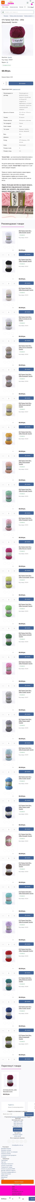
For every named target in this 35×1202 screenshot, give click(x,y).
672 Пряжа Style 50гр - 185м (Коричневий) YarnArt (25, 864)
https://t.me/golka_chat (25, 1141)
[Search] (3, 12)
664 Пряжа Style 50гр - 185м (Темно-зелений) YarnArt (25, 634)
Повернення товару (6, 1167)
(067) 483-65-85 (18, 1123)
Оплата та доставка (6, 1165)
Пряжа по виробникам (29, 15)
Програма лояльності (7, 1163)
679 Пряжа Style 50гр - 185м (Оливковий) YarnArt (25, 1037)
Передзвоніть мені (17, 1126)
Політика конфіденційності (18, 1117)
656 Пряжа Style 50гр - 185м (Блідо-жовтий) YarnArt (25, 404)
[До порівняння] (22, 1199)
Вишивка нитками (6, 1150)
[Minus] (6, 84)
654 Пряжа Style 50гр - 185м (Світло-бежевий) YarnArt (25, 347)
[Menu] (3, 2)
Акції (2, 1179)
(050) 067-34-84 (18, 1125)
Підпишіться (29, 1114)
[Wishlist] (8, 247)
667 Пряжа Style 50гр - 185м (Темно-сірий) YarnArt (25, 721)
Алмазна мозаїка (6, 1153)
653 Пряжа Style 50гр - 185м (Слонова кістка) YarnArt (25, 318)
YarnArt (10, 57)
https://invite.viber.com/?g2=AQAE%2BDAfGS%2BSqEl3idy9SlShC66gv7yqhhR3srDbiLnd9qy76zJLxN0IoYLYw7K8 (21, 1141)
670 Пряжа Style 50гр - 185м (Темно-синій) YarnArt (25, 807)
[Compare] (12, 247)
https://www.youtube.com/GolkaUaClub (17, 1141)
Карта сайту (4, 1175)
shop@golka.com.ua (17, 1145)
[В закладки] (12, 1199)
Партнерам (4, 1160)
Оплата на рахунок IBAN (8, 1168)
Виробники (4, 1177)
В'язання (6, 15)
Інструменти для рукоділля (8, 1155)
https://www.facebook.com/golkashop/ (9, 1141)
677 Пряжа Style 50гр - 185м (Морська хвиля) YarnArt (25, 979)
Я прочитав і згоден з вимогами (18, 1117)
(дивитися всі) (16, 89)
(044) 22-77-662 (18, 1121)
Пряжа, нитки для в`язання (16, 15)
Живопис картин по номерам (9, 1152)
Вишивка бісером (6, 1148)
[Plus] (6, 82)
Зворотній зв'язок (6, 1174)
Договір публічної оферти (8, 1170)
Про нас (3, 1162)
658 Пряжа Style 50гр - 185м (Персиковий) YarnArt (25, 462)
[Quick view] (5, 247)
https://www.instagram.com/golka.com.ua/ (13, 1141)
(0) (7, 62)
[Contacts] (27, 2)
